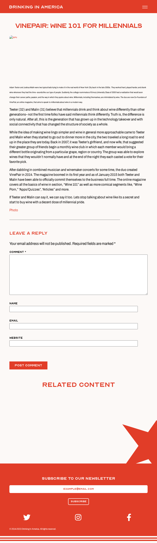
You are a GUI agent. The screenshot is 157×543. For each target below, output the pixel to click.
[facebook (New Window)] (130, 517)
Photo (13, 210)
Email (13, 320)
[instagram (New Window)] (78, 517)
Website (16, 337)
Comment (17, 251)
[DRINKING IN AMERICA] (36, 7)
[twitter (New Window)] (26, 517)
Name (13, 303)
